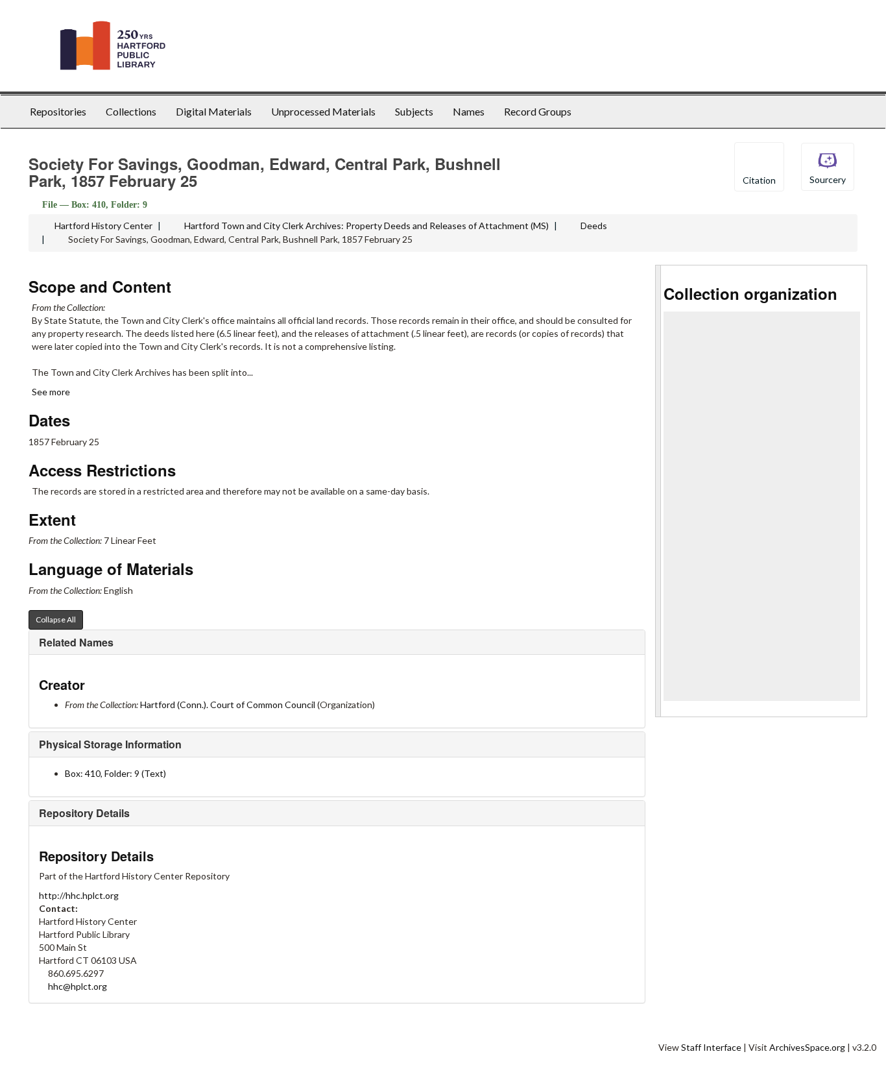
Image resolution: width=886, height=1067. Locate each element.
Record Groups (537, 111)
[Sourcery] (827, 165)
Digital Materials (214, 111)
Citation (759, 180)
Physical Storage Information (110, 744)
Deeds (594, 225)
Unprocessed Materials (323, 111)
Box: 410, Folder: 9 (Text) (115, 773)
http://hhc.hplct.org (79, 895)
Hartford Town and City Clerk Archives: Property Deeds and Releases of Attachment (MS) (366, 225)
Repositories (58, 111)
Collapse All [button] (56, 619)
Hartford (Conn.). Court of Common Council (227, 704)
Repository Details (84, 812)
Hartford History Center (103, 225)
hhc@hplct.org (77, 986)
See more (52, 391)
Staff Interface (711, 1047)
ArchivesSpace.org (807, 1047)
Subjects (414, 111)
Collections (131, 111)
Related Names (76, 642)
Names (469, 111)
